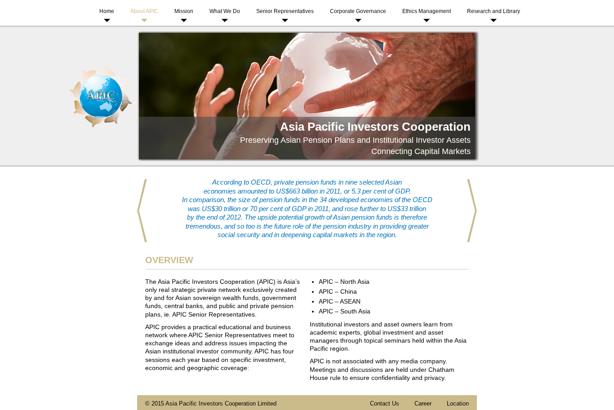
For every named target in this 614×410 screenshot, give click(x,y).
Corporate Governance (358, 11)
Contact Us (384, 403)
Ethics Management (426, 11)
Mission (183, 11)
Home (106, 11)
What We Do (224, 11)
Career (423, 403)
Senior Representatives (285, 11)
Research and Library (493, 11)
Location (458, 403)
